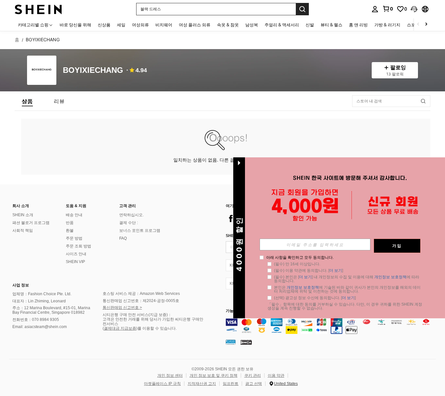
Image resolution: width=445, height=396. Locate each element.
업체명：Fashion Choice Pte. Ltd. (41, 294)
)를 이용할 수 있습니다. (156, 328)
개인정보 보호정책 (390, 277)
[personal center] (375, 9)
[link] (387, 9)
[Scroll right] (426, 24)
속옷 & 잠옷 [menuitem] (228, 24)
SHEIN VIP (75, 261)
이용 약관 (276, 375)
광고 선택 (253, 383)
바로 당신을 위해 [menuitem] (75, 24)
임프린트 (230, 383)
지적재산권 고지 (202, 383)
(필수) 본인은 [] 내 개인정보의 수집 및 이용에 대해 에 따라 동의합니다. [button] (347, 279)
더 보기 (335, 270)
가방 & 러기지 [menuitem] (387, 24)
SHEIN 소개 (22, 215)
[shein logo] (38, 9)
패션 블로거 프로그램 (31, 222)
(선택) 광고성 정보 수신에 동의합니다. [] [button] (315, 298)
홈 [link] (17, 39)
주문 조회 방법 (78, 246)
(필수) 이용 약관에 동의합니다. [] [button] (308, 270)
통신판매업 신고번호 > (122, 307)
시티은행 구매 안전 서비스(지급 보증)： (137, 314)
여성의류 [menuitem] (140, 24)
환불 (70, 230)
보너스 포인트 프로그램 (139, 230)
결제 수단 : (128, 222)
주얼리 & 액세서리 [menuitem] (282, 24)
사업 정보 (20, 285)
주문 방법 (74, 238)
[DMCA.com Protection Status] (246, 342)
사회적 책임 (22, 230)
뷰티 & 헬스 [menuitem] (331, 24)
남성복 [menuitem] (251, 24)
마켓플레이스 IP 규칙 (162, 383)
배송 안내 (74, 215)
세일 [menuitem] (121, 24)
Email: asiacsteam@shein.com (39, 326)
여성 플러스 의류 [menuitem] (194, 24)
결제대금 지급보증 (120, 328)
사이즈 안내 (76, 254)
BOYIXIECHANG (93, 70)
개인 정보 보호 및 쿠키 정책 (213, 375)
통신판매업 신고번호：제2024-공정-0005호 (141, 300)
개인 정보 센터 (170, 375)
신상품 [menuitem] (104, 24)
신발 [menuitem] (310, 24)
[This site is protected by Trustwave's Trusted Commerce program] (231, 342)
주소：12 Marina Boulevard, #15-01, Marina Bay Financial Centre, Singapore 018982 (51, 310)
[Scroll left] (418, 24)
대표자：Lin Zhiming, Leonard (39, 301)
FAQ (123, 238)
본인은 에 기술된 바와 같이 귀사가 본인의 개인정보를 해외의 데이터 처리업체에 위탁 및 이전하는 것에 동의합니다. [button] (347, 289)
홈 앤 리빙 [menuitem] (358, 24)
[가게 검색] (423, 101)
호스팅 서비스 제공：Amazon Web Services (141, 293)
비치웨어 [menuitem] (163, 24)
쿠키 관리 (252, 375)
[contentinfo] (332, 326)
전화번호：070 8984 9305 (35, 319)
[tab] (27, 101)
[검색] (302, 9)
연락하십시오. (131, 215)
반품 (70, 222)
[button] (414, 9)
